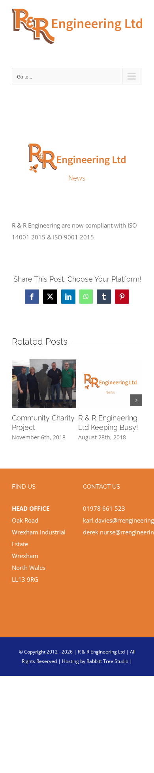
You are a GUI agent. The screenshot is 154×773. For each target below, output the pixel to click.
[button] (18, 400)
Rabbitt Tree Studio (107, 661)
